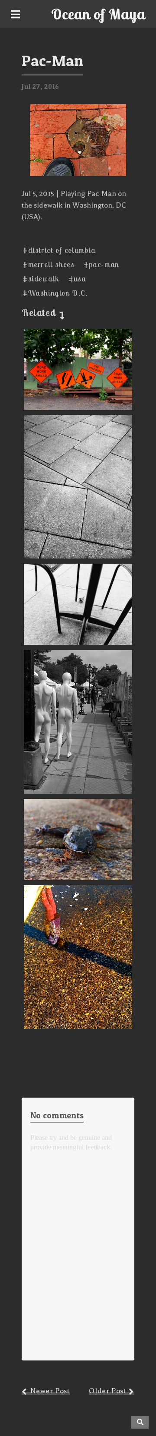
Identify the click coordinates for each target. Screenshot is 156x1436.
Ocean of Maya (98, 14)
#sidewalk (41, 279)
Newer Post (50, 1391)
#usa (77, 279)
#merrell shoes (48, 264)
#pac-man (101, 264)
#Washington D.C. (55, 293)
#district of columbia (59, 250)
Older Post (107, 1391)
